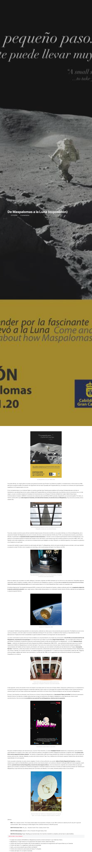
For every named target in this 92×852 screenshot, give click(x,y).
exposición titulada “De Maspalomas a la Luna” (19, 535)
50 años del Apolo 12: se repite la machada (21, 850)
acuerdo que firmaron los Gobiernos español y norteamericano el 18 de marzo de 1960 (60, 483)
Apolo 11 (36, 645)
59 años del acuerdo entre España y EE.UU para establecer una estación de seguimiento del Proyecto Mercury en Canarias (41, 843)
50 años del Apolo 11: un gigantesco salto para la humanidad (25, 845)
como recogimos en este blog (29, 547)
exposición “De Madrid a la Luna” (72, 631)
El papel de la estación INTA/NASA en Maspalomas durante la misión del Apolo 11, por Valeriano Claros (36, 839)
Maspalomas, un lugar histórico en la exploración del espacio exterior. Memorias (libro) (32, 841)
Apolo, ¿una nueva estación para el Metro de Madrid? (23, 847)
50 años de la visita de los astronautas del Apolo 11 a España (25, 849)
